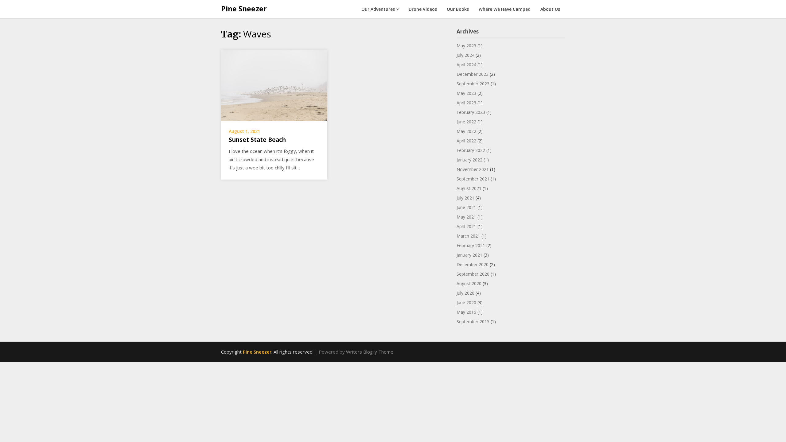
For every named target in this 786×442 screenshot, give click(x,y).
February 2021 (471, 245)
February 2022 (471, 150)
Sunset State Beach (257, 140)
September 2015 (473, 321)
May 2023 (466, 93)
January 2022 (469, 160)
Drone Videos (423, 9)
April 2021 (466, 226)
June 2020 (466, 302)
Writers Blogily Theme (369, 352)
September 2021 (473, 179)
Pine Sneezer (244, 9)
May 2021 (466, 217)
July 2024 (465, 55)
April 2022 (466, 141)
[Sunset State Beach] (274, 85)
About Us (550, 9)
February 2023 (471, 112)
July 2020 (465, 293)
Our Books (458, 9)
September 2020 (473, 274)
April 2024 (466, 65)
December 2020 (472, 264)
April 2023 (466, 103)
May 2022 (466, 131)
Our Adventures (378, 9)
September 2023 (473, 84)
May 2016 (466, 312)
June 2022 (466, 122)
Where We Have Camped (505, 9)
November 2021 (473, 169)
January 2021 (469, 255)
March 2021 (468, 236)
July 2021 (465, 198)
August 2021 (469, 188)
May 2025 (466, 45)
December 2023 (472, 74)
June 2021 (466, 207)
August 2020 (469, 283)
